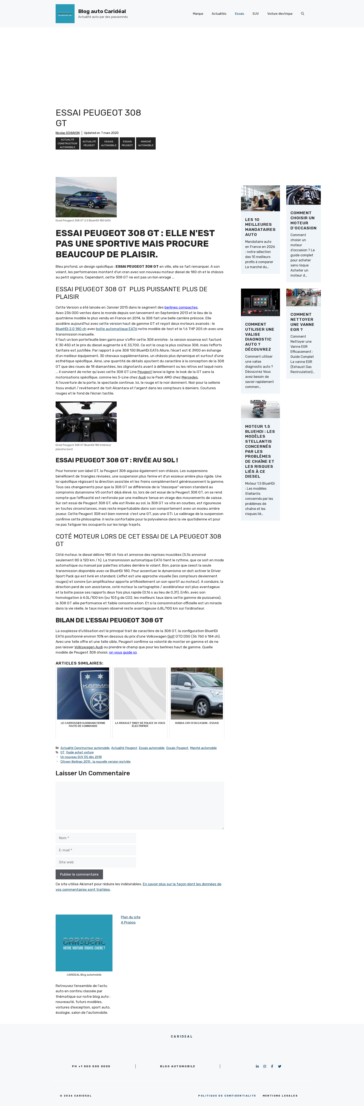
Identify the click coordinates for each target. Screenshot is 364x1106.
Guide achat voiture (80, 752)
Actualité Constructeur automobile (67, 143)
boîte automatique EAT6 (116, 329)
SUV (256, 14)
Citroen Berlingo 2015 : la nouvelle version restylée (95, 762)
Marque (198, 14)
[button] (302, 13)
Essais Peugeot (127, 143)
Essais (239, 14)
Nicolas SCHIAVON (68, 133)
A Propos (128, 922)
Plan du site (131, 917)
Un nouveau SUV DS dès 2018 (81, 757)
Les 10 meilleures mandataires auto (260, 227)
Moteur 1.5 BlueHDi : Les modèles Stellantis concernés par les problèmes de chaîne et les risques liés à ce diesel (260, 451)
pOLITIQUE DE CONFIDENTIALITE (227, 1095)
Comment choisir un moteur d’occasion (303, 220)
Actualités (219, 14)
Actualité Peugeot (89, 143)
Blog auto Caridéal (102, 11)
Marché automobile (146, 143)
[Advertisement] (182, 58)
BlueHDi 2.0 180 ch (71, 329)
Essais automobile (108, 143)
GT (62, 752)
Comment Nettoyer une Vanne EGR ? (302, 322)
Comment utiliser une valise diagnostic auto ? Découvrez (259, 337)
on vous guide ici (123, 652)
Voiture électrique (280, 14)
